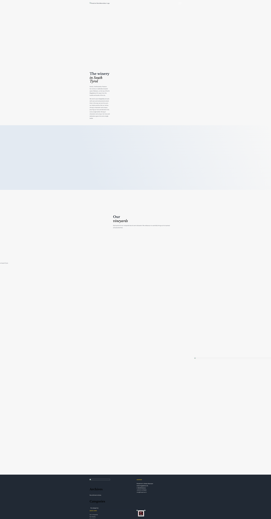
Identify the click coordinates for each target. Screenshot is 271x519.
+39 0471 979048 (141, 490)
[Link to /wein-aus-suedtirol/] (143, 280)
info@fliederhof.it (142, 492)
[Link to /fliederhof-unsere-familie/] (13, 430)
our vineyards (100, 99)
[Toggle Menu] (180, 3)
